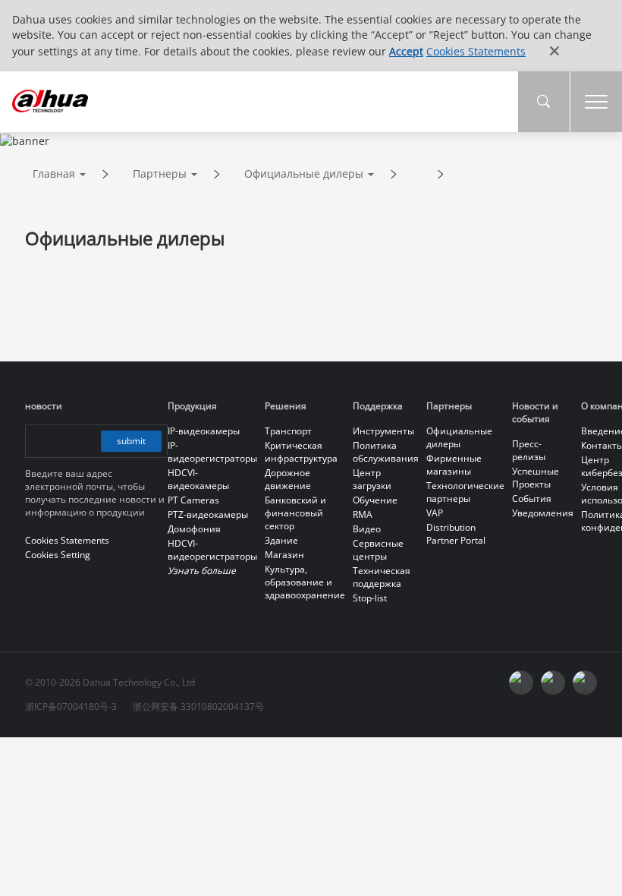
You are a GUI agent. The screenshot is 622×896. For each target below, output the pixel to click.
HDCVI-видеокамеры (198, 479)
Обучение (375, 500)
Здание (281, 540)
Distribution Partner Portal (455, 534)
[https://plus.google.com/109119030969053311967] (585, 682)
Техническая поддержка (381, 577)
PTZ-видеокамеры (208, 514)
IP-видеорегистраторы (212, 452)
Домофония (194, 528)
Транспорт (288, 430)
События (531, 498)
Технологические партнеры (465, 492)
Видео (367, 528)
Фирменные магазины (454, 465)
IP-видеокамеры (204, 430)
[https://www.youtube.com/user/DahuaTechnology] (521, 682)
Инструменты (383, 430)
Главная (54, 173)
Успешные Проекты (535, 478)
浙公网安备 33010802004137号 (198, 706)
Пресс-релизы (528, 450)
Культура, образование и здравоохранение (305, 582)
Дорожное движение (288, 479)
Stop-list (370, 598)
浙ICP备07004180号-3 (71, 706)
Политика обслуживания (386, 452)
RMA (362, 514)
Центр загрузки (372, 479)
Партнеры (160, 173)
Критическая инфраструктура (301, 452)
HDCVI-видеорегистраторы (212, 550)
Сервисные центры (378, 550)
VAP (434, 512)
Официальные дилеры (303, 173)
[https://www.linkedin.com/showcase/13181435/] (553, 682)
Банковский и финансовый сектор (295, 513)
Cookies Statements (476, 51)
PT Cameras (193, 500)
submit (131, 440)
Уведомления (542, 512)
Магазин (284, 554)
